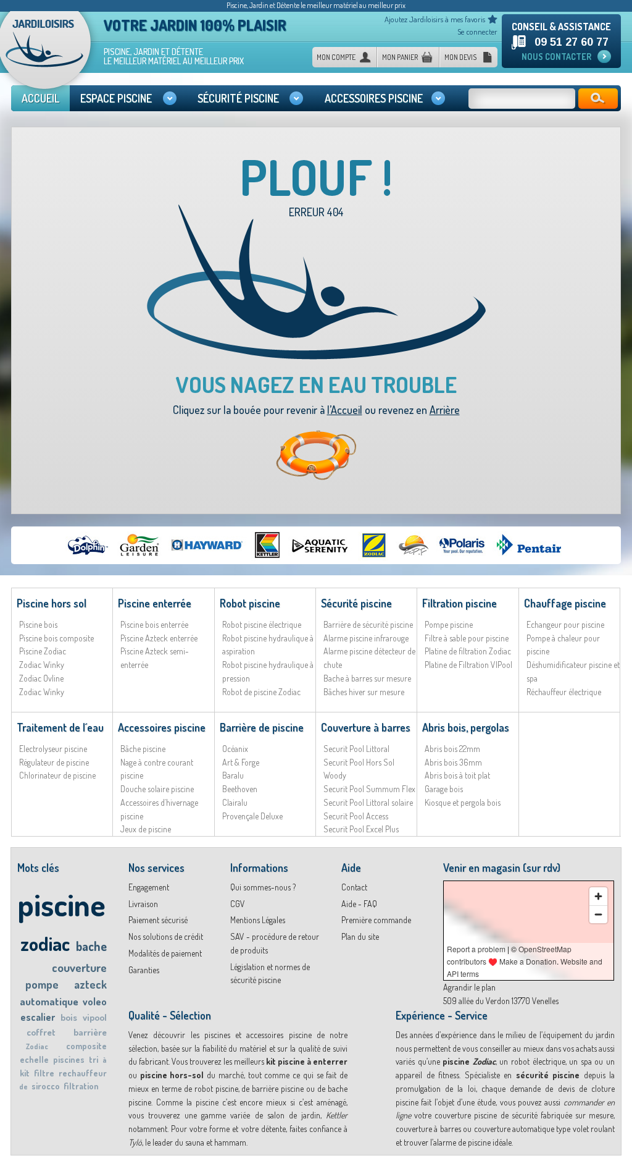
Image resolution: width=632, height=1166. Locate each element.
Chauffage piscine (565, 603)
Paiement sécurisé (158, 920)
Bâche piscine (142, 748)
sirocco (45, 1086)
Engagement (148, 887)
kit (25, 1073)
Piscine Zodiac (42, 651)
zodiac (45, 943)
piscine (61, 904)
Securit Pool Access (355, 816)
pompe (42, 984)
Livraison (143, 903)
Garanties (143, 970)
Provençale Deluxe (252, 816)
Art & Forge (240, 762)
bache (91, 946)
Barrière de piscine (262, 727)
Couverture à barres (365, 727)
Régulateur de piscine (54, 762)
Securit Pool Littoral (356, 748)
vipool (95, 1017)
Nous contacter (556, 56)
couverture (79, 967)
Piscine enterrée (154, 603)
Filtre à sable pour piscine (467, 638)
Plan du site (360, 936)
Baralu (233, 775)
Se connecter (477, 31)
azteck (90, 984)
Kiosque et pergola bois (463, 802)
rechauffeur (83, 1073)
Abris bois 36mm (453, 762)
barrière (90, 1032)
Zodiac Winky (41, 664)
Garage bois (444, 789)
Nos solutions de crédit (165, 936)
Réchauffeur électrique (563, 692)
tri (93, 1059)
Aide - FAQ (359, 903)
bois (68, 1017)
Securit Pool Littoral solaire (368, 802)
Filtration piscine (459, 603)
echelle (34, 1059)
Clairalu (234, 802)
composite (86, 1046)
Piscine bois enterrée (154, 624)
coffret (41, 1032)
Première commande (376, 920)
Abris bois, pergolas (465, 727)
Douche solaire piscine (157, 789)
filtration (81, 1086)
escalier (37, 1017)
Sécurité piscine (356, 603)
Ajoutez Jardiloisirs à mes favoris (435, 19)
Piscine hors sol (51, 603)
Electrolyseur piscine (53, 748)
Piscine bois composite (56, 638)
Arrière (445, 409)
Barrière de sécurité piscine (368, 624)
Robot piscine (250, 603)
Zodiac (37, 1046)
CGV (237, 903)
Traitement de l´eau (60, 727)
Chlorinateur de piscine (57, 775)
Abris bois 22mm (452, 748)
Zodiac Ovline (41, 678)
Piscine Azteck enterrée (159, 638)
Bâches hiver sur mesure (363, 692)
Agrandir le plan (469, 987)
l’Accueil (344, 409)
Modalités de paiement (165, 953)
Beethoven (239, 789)
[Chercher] (598, 98)
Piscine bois (38, 624)
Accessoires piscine (162, 727)
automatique (49, 1001)
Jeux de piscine (145, 829)
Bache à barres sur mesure (367, 678)
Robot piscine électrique (261, 624)
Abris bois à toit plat (457, 775)
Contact (354, 887)
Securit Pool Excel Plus (361, 829)
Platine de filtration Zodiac (468, 651)
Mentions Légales (257, 920)
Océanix (235, 748)
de (23, 1086)
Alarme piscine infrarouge (366, 638)
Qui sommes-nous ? (263, 887)
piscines (69, 1059)
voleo (95, 1001)
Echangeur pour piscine (565, 624)
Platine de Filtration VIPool (468, 664)
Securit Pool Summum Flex (369, 789)
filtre (44, 1073)
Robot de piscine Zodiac (261, 692)
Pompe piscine (449, 624)
